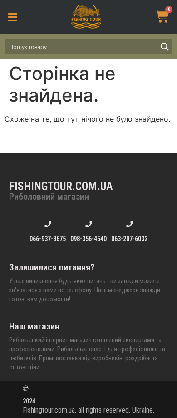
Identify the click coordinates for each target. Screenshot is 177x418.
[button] (12, 17)
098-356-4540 (88, 238)
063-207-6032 (129, 238)
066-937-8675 (48, 238)
